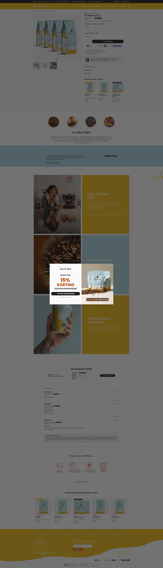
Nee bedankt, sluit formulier (65, 297)
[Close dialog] (112, 265)
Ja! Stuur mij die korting (65, 294)
